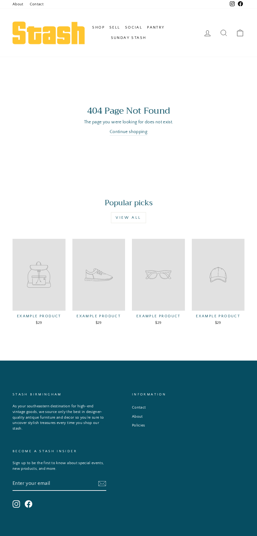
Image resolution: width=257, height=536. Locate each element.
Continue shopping (128, 131)
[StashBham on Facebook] (28, 504)
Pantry (156, 27)
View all (128, 218)
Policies (138, 425)
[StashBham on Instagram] (16, 504)
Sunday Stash (128, 38)
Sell (114, 27)
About (18, 4)
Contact (37, 4)
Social (133, 27)
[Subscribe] (102, 483)
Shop (98, 27)
